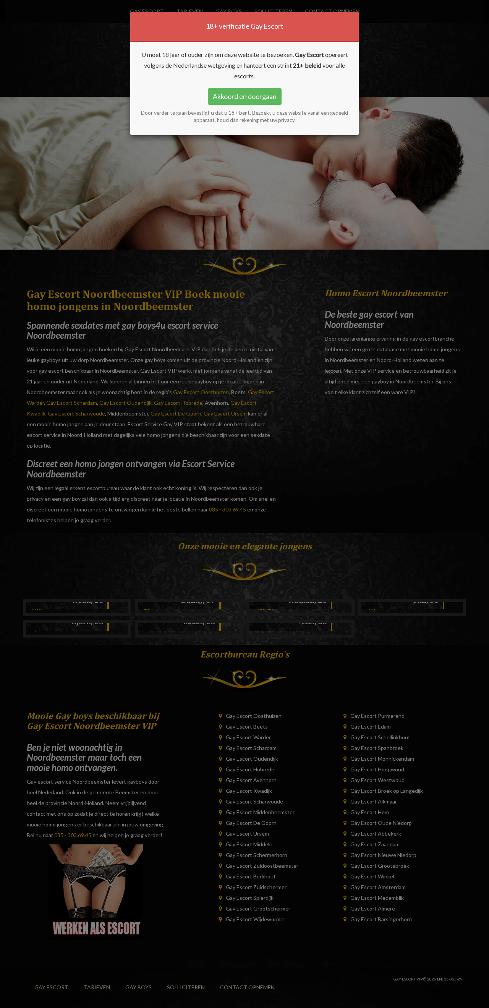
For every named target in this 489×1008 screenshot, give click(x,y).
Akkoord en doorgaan (245, 96)
